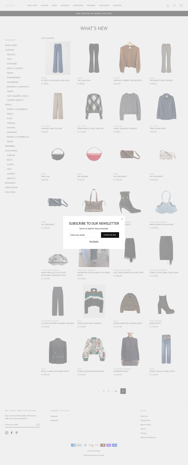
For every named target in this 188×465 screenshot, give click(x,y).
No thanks (94, 241)
